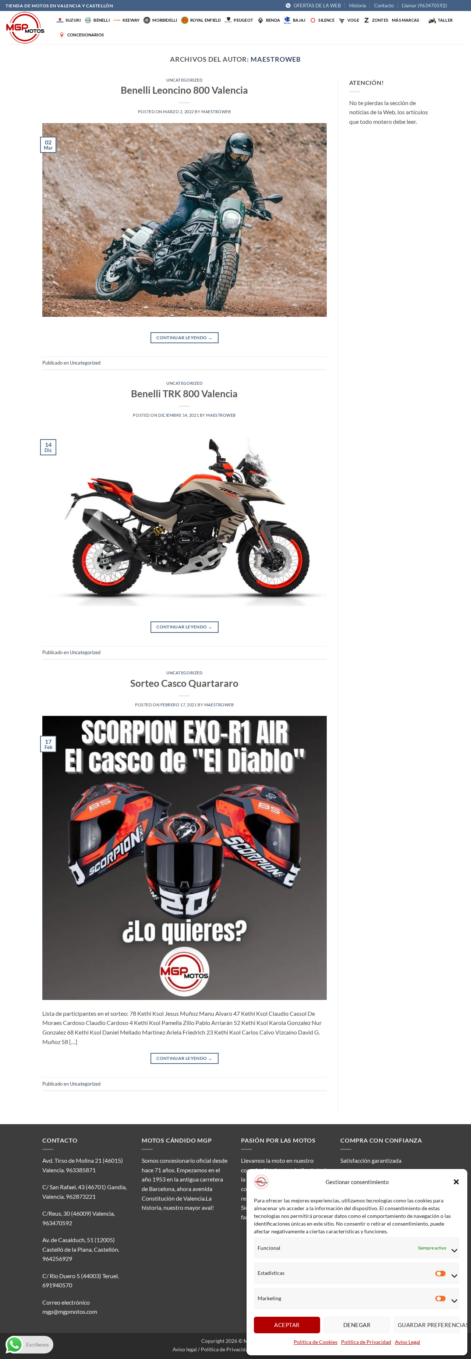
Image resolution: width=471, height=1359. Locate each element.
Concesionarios (85, 34)
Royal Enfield (205, 20)
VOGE (353, 20)
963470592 (57, 1222)
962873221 (81, 1196)
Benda (273, 20)
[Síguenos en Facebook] (455, 5)
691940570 (57, 1284)
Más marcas (405, 20)
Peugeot (243, 20)
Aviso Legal (407, 1342)
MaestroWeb (276, 59)
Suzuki (73, 20)
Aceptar (287, 1325)
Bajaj (299, 20)
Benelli (101, 20)
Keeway (131, 20)
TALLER (445, 20)
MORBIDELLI (164, 20)
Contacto (384, 5)
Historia (357, 5)
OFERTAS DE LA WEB (317, 5)
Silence (326, 20)
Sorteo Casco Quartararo (184, 683)
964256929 (57, 1258)
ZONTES (380, 20)
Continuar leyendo (184, 337)
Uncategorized (184, 80)
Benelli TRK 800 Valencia (184, 393)
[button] (456, 1182)
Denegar (357, 1325)
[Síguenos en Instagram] (462, 5)
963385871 (81, 1169)
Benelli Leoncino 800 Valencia (184, 90)
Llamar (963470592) (424, 5)
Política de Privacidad (366, 1342)
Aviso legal (185, 1349)
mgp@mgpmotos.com (69, 1311)
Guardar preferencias (429, 1325)
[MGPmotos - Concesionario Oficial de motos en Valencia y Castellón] (29, 27)
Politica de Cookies (315, 1342)
